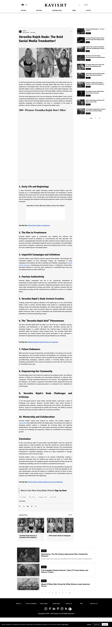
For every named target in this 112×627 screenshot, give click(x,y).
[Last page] (99, 118)
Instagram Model (42, 497)
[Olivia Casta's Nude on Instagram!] (60, 525)
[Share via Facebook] (19, 506)
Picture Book (22, 501)
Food (88, 42)
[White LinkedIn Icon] (54, 608)
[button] (23, 10)
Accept (105, 624)
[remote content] (45, 144)
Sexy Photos (32, 497)
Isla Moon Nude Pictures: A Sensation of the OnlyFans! (28, 536)
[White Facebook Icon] (50, 608)
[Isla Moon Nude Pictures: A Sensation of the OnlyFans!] (30, 525)
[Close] (110, 624)
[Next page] (95, 118)
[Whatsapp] (46, 608)
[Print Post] (36, 506)
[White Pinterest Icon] (58, 608)
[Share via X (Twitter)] (24, 506)
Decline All (96, 624)
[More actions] (71, 32)
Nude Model (53, 497)
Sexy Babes (23, 497)
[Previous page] (86, 118)
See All (70, 515)
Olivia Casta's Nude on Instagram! (60, 536)
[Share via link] (32, 506)
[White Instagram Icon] (62, 608)
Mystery (88, 33)
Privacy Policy (64, 624)
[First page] (82, 118)
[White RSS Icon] (66, 608)
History (88, 60)
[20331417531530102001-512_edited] (70, 608)
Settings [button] (89, 624)
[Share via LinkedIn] (28, 506)
